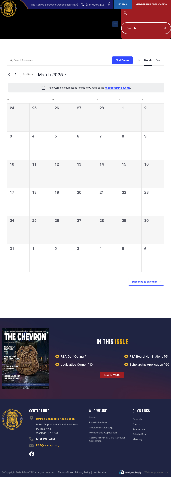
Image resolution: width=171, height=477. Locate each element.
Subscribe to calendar (144, 281)
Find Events (122, 60)
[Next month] (16, 74)
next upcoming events (117, 87)
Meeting (137, 439)
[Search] (165, 28)
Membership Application (103, 432)
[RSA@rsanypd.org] (31, 445)
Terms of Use (65, 472)
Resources (138, 429)
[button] (115, 24)
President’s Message (101, 427)
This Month (28, 74)
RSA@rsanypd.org (47, 445)
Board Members (98, 422)
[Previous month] (9, 74)
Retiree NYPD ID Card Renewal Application (107, 439)
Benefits (137, 419)
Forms (136, 424)
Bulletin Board (140, 434)
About (92, 417)
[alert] (86, 87)
